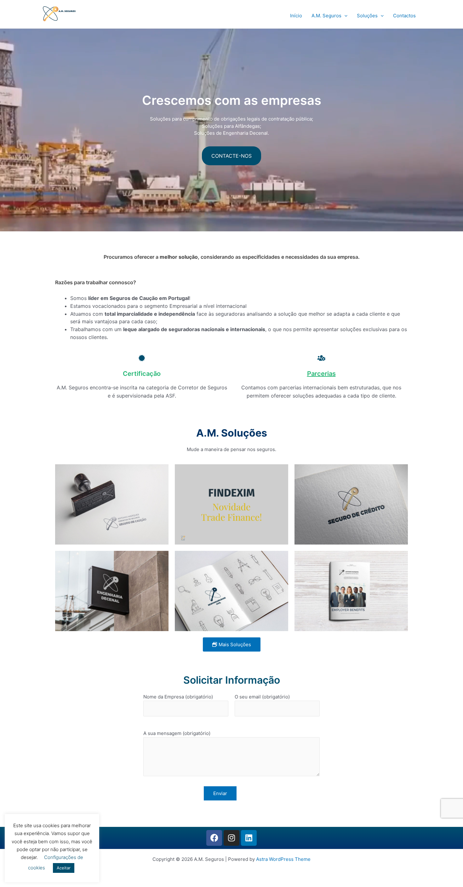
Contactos (404, 16)
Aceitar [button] (64, 867)
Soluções (367, 16)
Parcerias (321, 373)
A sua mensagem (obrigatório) (176, 733)
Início (296, 16)
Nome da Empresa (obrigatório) (178, 697)
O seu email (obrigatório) (262, 697)
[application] (344, 15)
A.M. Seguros (326, 16)
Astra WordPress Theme (283, 859)
